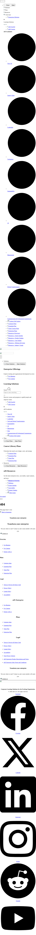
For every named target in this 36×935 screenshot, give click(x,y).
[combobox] (12, 392)
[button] (20, 7)
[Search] (4, 395)
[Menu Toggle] (2, 1)
